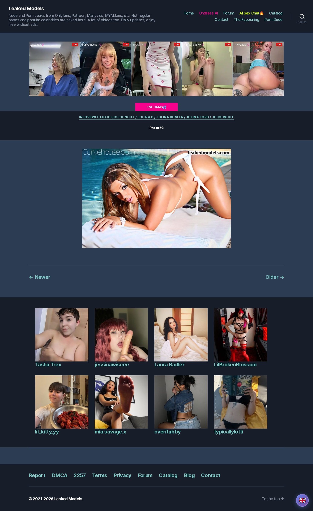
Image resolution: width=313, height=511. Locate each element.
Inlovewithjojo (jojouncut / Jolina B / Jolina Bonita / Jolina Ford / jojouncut (156, 117)
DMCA (59, 475)
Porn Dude (273, 19)
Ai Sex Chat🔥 (251, 13)
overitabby (167, 432)
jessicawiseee (112, 364)
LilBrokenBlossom (235, 364)
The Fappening (246, 19)
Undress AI (208, 13)
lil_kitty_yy (47, 432)
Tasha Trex (48, 364)
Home (189, 13)
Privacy (122, 475)
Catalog (276, 13)
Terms (99, 475)
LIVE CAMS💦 (156, 107)
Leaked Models (26, 8)
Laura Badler (169, 364)
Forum (228, 13)
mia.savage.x (110, 432)
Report (37, 475)
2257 (80, 475)
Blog (189, 475)
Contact (221, 19)
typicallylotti (228, 432)
